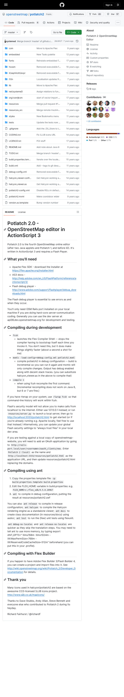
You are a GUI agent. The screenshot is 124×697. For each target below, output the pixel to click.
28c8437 (58, 41)
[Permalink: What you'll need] (5, 259)
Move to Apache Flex (47, 48)
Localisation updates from (49, 79)
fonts (11, 60)
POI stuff (41, 141)
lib (10, 85)
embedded (14, 54)
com (11, 48)
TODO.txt (13, 153)
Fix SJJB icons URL (46, 134)
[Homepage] (62, 4)
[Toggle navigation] (6, 4)
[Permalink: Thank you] (5, 580)
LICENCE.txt (15, 141)
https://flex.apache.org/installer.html (33, 270)
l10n (11, 79)
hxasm (12, 67)
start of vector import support (51, 97)
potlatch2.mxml (16, 196)
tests (11, 122)
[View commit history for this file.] (77, 41)
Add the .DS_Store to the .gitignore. (54, 128)
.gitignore (13, 128)
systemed (11, 41)
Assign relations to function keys (53, 91)
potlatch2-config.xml (19, 190)
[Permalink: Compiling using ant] (5, 470)
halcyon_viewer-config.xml (22, 178)
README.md (15, 147)
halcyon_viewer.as (18, 184)
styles (12, 116)
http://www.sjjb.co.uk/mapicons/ (25, 594)
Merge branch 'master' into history (53, 153)
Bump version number (47, 202)
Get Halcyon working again (50, 178)
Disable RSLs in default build (51, 190)
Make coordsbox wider (48, 196)
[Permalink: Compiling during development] (5, 327)
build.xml (13, 165)
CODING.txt (15, 134)
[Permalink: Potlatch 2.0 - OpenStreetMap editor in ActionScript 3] (5, 229)
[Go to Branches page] (25, 32)
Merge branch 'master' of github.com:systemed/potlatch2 (45, 41)
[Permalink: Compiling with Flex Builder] (5, 553)
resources (14, 104)
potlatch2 (37, 14)
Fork (97, 14)
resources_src (16, 110)
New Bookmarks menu (48, 116)
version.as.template (18, 202)
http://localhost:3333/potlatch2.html (28, 417)
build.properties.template (21, 159)
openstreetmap (17, 14)
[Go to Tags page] (31, 32)
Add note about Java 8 (48, 147)
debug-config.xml (18, 171)
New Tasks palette (46, 54)
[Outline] (77, 211)
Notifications (78, 14)
